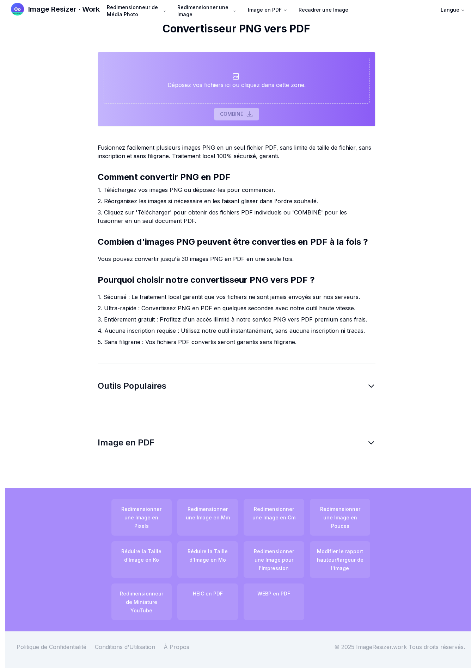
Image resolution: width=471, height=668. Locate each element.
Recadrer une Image (323, 10)
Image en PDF (265, 10)
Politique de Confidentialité (51, 646)
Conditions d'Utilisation (125, 646)
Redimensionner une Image (202, 10)
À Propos (176, 646)
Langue (450, 10)
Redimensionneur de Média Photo (132, 10)
